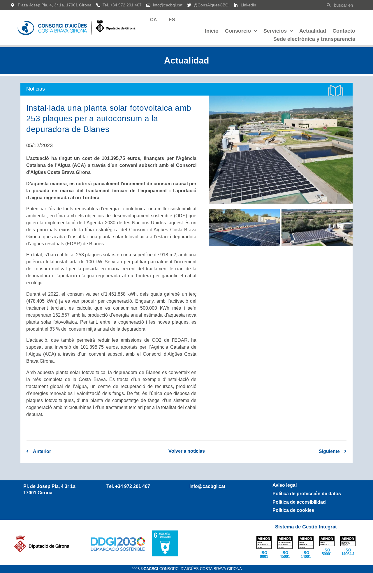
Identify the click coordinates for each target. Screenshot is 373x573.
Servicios (275, 31)
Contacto (343, 31)
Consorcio (238, 31)
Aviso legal (284, 485)
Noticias (35, 89)
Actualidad (312, 31)
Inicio (212, 31)
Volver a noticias (186, 451)
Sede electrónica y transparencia (314, 39)
